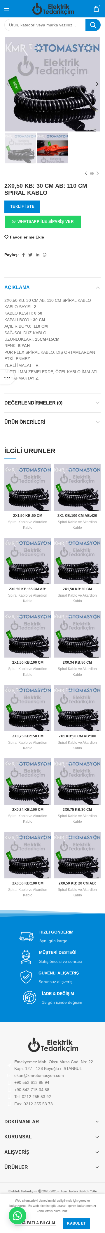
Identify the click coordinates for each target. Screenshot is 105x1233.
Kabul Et (76, 1223)
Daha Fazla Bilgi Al (35, 1223)
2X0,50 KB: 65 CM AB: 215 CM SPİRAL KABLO (28, 591)
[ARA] (93, 25)
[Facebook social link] (23, 255)
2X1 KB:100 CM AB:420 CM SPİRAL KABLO (77, 518)
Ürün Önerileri (24, 422)
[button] (42, 223)
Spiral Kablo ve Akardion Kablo (27, 525)
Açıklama (17, 287)
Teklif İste (22, 206)
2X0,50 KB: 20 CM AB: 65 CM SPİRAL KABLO (77, 885)
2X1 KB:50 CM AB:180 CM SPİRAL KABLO (77, 738)
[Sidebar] (7, 377)
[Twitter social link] (30, 255)
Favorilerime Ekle (27, 237)
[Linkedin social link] (37, 255)
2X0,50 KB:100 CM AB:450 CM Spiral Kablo (28, 885)
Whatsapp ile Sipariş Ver (46, 221)
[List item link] (52, 1075)
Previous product (86, 173)
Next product (98, 173)
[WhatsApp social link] (44, 255)
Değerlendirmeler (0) (33, 402)
